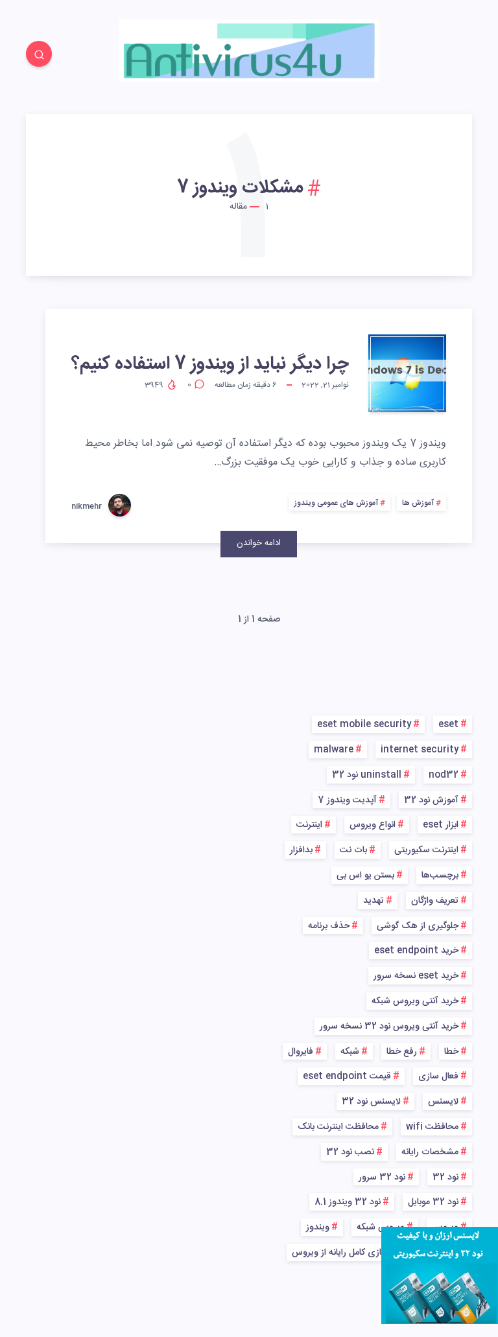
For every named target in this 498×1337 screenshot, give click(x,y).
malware (333, 750)
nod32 (443, 775)
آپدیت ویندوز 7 (347, 800)
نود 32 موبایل (433, 1202)
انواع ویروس (373, 825)
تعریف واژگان (434, 901)
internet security (419, 750)
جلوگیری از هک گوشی (417, 926)
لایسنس (443, 1102)
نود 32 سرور (382, 1177)
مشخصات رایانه (429, 1152)
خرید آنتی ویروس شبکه (415, 1001)
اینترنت (309, 825)
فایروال (300, 1052)
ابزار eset (440, 825)
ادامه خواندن (259, 543)
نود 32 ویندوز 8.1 (347, 1202)
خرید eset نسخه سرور (416, 976)
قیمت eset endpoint (347, 1076)
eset (448, 724)
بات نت (353, 850)
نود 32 (445, 1177)
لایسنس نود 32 (371, 1102)
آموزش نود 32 (431, 800)
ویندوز (317, 1227)
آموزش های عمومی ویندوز (336, 502)
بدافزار (301, 850)
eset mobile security (364, 724)
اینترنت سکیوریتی (426, 850)
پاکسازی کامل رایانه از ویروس (345, 1253)
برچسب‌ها (439, 875)
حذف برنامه (329, 926)
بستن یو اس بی (365, 875)
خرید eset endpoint (416, 951)
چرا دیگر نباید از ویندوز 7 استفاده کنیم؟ (210, 364)
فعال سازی (438, 1076)
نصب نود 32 (350, 1152)
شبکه (349, 1052)
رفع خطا (401, 1052)
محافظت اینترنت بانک (338, 1127)
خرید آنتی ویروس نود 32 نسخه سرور (389, 1026)
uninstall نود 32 (366, 775)
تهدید (373, 901)
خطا (451, 1052)
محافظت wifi (432, 1127)
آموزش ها (418, 502)
